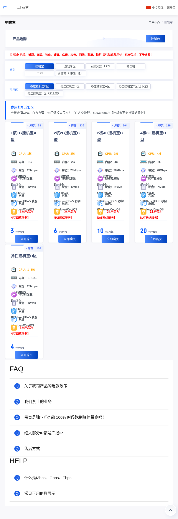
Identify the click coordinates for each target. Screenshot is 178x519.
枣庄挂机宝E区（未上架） (44, 93)
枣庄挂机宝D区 (39, 86)
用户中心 (154, 22)
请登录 (171, 7)
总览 (25, 7)
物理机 (131, 66)
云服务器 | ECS (100, 66)
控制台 (155, 38)
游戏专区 (70, 66)
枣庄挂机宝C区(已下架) (133, 86)
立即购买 (26, 239)
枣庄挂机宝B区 (70, 86)
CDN (40, 73)
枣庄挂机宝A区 (100, 86)
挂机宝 (39, 66)
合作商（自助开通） (70, 73)
